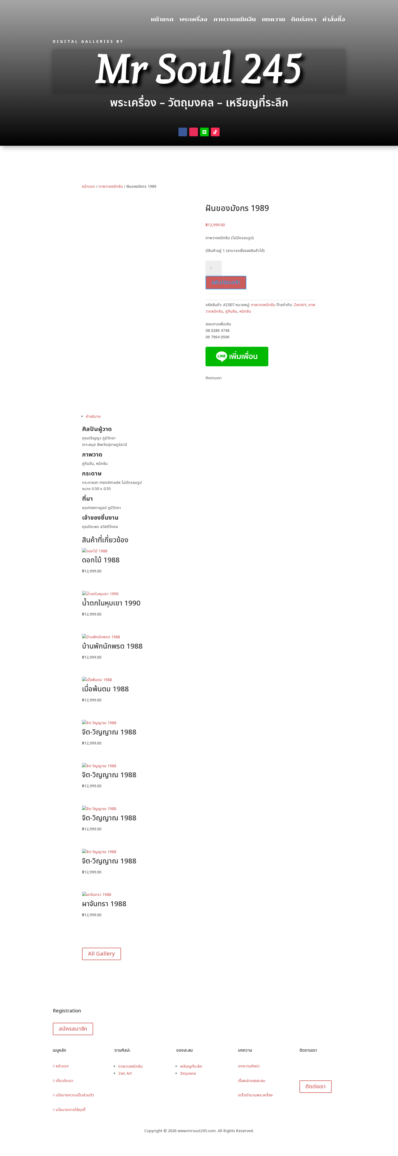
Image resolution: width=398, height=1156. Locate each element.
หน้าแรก (162, 19)
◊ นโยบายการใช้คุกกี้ (69, 1110)
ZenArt (300, 305)
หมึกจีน (245, 311)
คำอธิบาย (93, 416)
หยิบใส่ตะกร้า (225, 283)
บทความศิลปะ (249, 1066)
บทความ (273, 19)
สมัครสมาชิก (73, 1029)
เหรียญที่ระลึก (191, 1066)
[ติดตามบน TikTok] (215, 132)
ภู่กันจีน (231, 311)
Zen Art (125, 1073)
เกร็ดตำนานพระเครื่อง (255, 1095)
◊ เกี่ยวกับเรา (63, 1081)
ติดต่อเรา (304, 19)
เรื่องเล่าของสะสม (251, 1081)
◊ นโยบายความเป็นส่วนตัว (73, 1095)
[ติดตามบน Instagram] (193, 132)
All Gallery (101, 954)
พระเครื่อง (193, 19)
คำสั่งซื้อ (333, 19)
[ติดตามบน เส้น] (204, 132)
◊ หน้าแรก (61, 1066)
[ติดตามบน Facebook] (182, 132)
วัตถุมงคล (188, 1073)
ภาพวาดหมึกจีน (234, 19)
